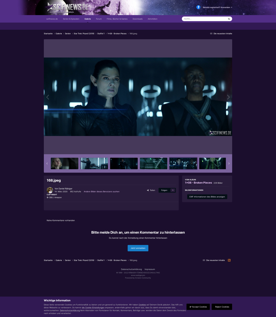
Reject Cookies (222, 306)
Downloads (138, 19)
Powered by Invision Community (138, 278)
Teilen (152, 190)
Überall (219, 19)
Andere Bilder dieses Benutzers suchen (101, 191)
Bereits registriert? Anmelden (217, 7)
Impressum (150, 269)
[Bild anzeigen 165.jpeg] (94, 163)
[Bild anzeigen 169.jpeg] (213, 163)
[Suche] (229, 19)
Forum (99, 19)
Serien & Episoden (71, 19)
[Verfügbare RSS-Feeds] (229, 260)
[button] (47, 163)
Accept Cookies (199, 306)
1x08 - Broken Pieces (198, 182)
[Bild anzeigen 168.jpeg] (183, 163)
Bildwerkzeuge (219, 149)
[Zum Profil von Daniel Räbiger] (50, 190)
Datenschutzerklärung (131, 269)
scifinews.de (52, 19)
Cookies (142, 304)
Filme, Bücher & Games (117, 19)
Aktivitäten (152, 19)
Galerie (88, 19)
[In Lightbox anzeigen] (138, 97)
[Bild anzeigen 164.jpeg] (64, 163)
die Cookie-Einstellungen (93, 307)
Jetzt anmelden (138, 248)
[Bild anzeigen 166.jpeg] (124, 163)
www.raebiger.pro (138, 275)
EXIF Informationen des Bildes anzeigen (207, 197)
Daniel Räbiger (65, 188)
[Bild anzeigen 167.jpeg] (153, 163)
